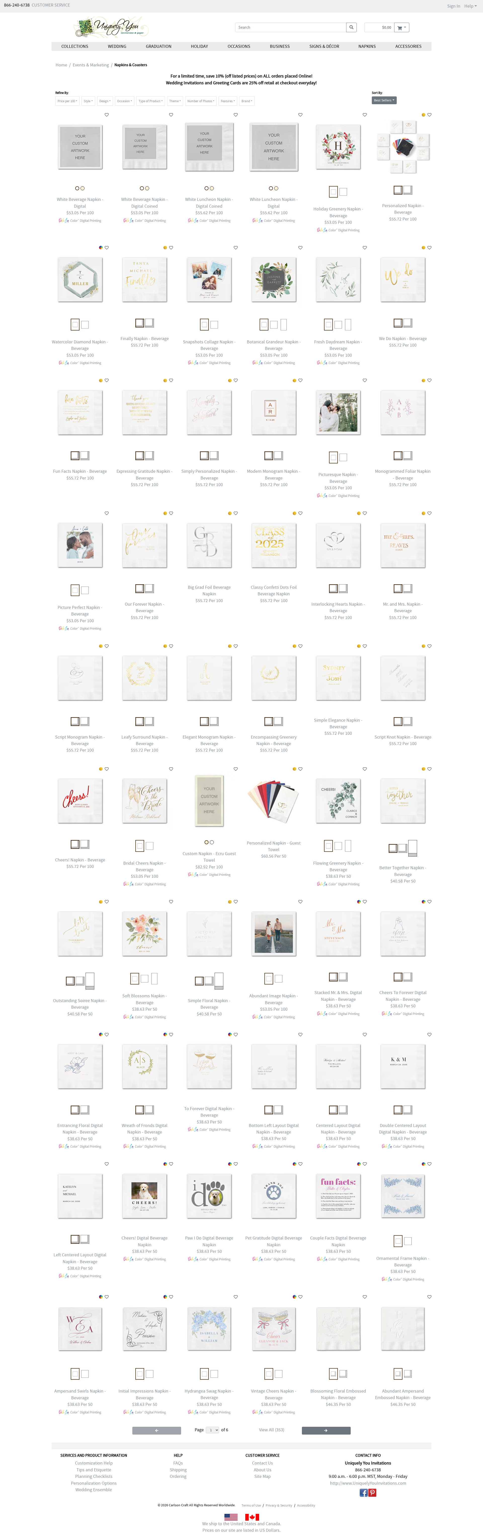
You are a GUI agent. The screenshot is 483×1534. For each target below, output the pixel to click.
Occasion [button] (123, 101)
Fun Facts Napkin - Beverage (80, 471)
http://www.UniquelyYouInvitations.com (368, 1483)
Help (468, 6)
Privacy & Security (279, 1505)
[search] (351, 27)
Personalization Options (94, 1483)
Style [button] (87, 101)
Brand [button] (246, 101)
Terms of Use (251, 1505)
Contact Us (262, 1463)
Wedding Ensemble (93, 1490)
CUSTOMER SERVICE (51, 5)
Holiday (199, 46)
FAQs (178, 1463)
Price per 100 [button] (66, 101)
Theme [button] (174, 101)
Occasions (239, 46)
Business (280, 46)
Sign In (453, 6)
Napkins (367, 46)
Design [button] (103, 101)
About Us (262, 1470)
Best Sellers (382, 100)
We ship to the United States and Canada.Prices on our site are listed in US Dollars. (241, 1527)
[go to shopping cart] (401, 27)
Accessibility (306, 1505)
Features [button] (226, 101)
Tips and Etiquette (93, 1470)
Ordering (178, 1476)
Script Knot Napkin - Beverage (403, 737)
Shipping (178, 1470)
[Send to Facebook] (363, 1494)
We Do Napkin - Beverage (403, 339)
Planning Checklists (93, 1476)
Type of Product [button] (149, 101)
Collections (74, 46)
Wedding (117, 46)
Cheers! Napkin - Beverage (80, 860)
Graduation (158, 46)
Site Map (262, 1476)
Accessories (408, 46)
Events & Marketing (91, 65)
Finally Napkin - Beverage (144, 339)
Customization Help (94, 1463)
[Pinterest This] (372, 1494)
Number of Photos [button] (199, 101)
